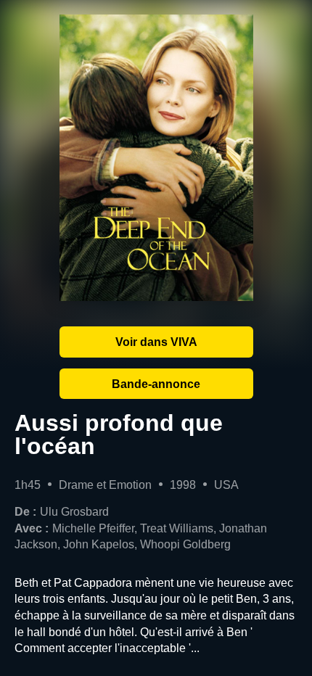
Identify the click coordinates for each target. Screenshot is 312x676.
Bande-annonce (156, 383)
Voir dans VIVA (156, 341)
